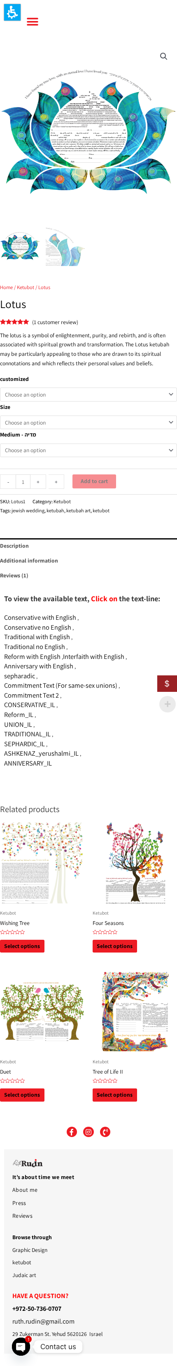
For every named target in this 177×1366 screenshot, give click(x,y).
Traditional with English (37, 636)
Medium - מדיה (18, 434)
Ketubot (62, 501)
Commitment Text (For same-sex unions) (60, 685)
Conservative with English (40, 617)
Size (5, 407)
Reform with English (32, 656)
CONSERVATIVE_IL (29, 704)
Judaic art (24, 1275)
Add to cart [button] (94, 481)
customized (14, 379)
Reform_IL (18, 714)
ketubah (55, 510)
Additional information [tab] (29, 560)
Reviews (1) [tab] (14, 575)
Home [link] (6, 287)
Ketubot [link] (25, 287)
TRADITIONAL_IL (27, 733)
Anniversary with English (38, 665)
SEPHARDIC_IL (24, 743)
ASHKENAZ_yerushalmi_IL (41, 753)
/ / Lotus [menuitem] (63, 287)
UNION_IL (18, 724)
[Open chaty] (21, 1347)
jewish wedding (28, 510)
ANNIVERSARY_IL (28, 763)
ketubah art (78, 510)
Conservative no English (37, 627)
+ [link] (38, 482)
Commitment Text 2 (31, 695)
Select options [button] (22, 946)
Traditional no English (34, 646)
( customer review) (55, 322)
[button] (12, 12)
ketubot (101, 510)
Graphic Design (29, 1250)
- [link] (8, 482)
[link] (163, 56)
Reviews (22, 1215)
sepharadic (19, 675)
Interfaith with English (93, 656)
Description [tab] (14, 545)
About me (24, 1189)
